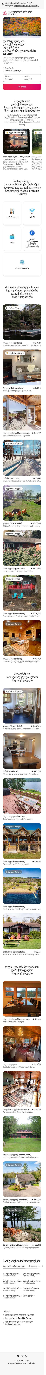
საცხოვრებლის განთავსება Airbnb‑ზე (20, 12)
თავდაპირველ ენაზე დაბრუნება (26, 6)
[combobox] (22, 70)
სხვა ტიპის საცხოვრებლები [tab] (14, 1266)
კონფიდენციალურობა (17, 1363)
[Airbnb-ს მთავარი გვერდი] (5, 13)
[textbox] (12, 79)
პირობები (32, 1363)
